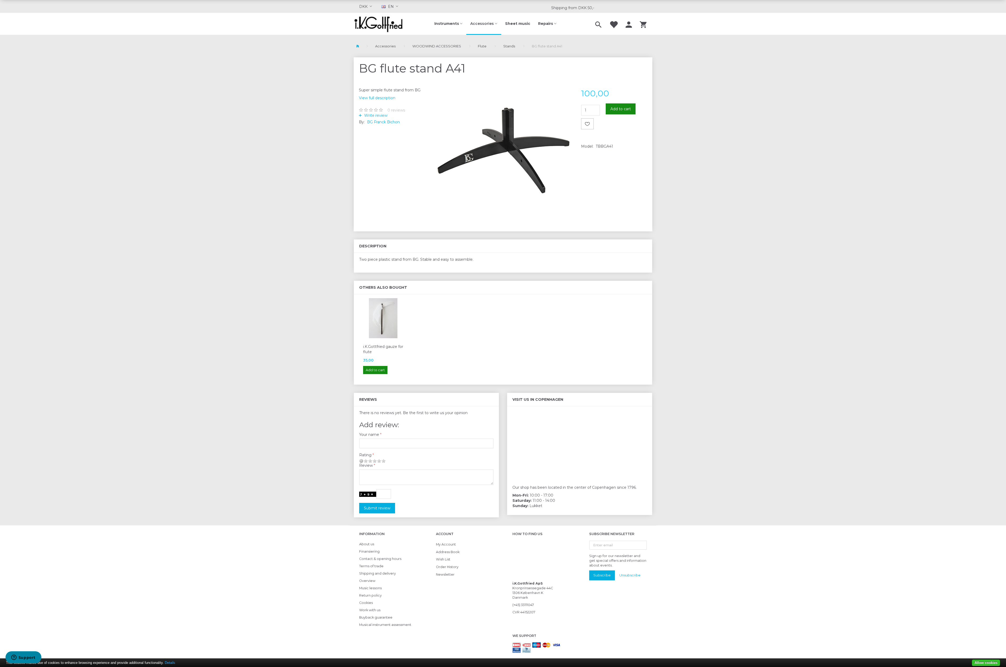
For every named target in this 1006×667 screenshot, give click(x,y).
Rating (365, 455)
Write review (375, 115)
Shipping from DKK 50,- (572, 7)
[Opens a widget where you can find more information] (23, 657)
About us (366, 544)
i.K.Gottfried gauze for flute (383, 349)
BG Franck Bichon (383, 122)
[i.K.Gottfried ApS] (380, 24)
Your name (369, 434)
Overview (367, 581)
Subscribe (602, 575)
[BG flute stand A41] (503, 150)
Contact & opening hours (380, 559)
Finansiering (369, 551)
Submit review (377, 508)
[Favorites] (613, 24)
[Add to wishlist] (587, 123)
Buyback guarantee (375, 617)
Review (366, 465)
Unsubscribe (630, 575)
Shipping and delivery (377, 573)
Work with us (369, 610)
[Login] (629, 24)
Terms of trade (371, 566)
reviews (396, 110)
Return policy (370, 595)
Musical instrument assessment (385, 625)
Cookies (366, 603)
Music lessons (370, 588)
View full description (377, 98)
